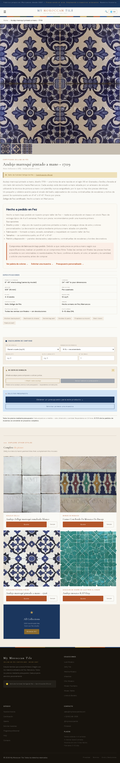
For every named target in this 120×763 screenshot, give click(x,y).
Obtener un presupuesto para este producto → (60, 400)
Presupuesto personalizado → (70, 264)
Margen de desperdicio (69, 345)
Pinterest (67, 726)
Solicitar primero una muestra (60, 406)
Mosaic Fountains (70, 686)
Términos (96, 757)
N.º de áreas (83, 354)
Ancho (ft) (9, 354)
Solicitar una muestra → (42, 264)
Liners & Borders (70, 695)
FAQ (5, 735)
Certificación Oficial (44, 175)
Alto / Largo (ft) (48, 354)
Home (6, 20)
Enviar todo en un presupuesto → (87, 381)
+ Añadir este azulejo (33, 381)
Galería (6, 721)
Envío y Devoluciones (109, 757)
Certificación (8, 716)
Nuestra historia (9, 712)
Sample (52, 524)
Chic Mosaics (69, 681)
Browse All (32, 631)
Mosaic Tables (69, 691)
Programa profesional (11, 731)
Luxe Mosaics (69, 662)
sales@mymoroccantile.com (74, 712)
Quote (26, 524)
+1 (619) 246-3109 (71, 716)
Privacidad (86, 757)
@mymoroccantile (71, 721)
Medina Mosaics (70, 671)
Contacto (7, 740)
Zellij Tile (67, 667)
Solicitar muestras (10, 726)
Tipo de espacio (11, 345)
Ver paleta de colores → (17, 264)
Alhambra (67, 676)
